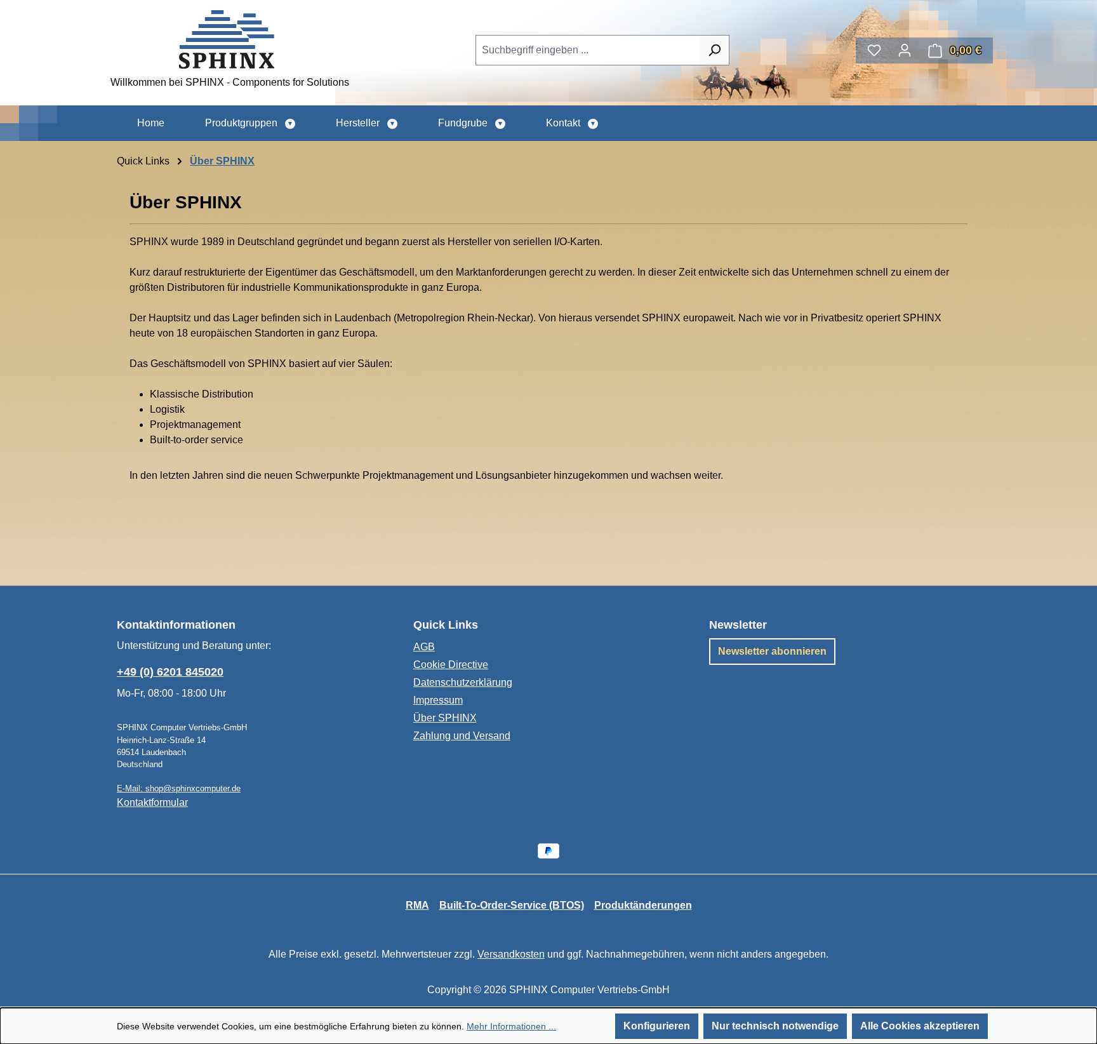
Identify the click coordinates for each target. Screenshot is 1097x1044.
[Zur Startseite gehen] (226, 39)
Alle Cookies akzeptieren (920, 1026)
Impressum (438, 700)
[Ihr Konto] (904, 50)
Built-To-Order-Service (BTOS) (511, 905)
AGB (424, 646)
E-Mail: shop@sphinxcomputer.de (179, 788)
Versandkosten (511, 954)
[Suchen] (714, 50)
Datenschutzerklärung (462, 682)
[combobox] (587, 50)
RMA (417, 905)
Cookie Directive (450, 664)
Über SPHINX (445, 718)
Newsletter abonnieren (772, 651)
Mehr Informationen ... (511, 1026)
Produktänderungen (643, 905)
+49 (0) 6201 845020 (170, 672)
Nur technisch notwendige (775, 1026)
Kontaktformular (152, 802)
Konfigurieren (656, 1026)
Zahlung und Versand (461, 735)
